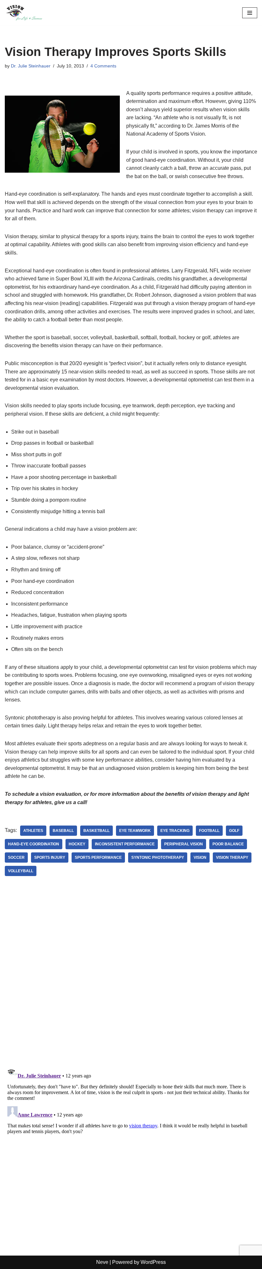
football (209, 830)
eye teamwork (135, 830)
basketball (96, 830)
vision (200, 857)
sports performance (98, 857)
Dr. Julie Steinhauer (30, 65)
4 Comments (103, 65)
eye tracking (174, 830)
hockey (77, 844)
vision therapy (232, 857)
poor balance (228, 844)
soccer (16, 857)
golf (234, 830)
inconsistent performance (125, 844)
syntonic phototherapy (157, 857)
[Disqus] (131, 978)
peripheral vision (183, 844)
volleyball (20, 871)
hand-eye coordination (33, 844)
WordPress (153, 1262)
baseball (63, 830)
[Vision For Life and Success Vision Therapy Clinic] (24, 12)
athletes (33, 830)
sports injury (49, 857)
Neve (102, 1262)
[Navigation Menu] (249, 12)
